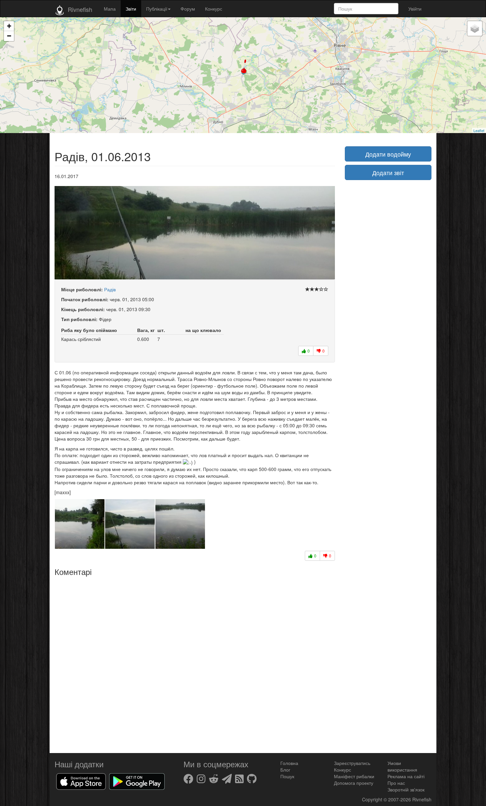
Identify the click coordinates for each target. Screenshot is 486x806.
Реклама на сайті (406, 776)
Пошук (287, 776)
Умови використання (402, 766)
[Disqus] (195, 662)
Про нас (396, 783)
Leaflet (478, 130)
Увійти (415, 8)
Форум (188, 8)
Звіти (131, 8)
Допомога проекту (353, 783)
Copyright (373, 799)
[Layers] (474, 28)
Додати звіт (388, 172)
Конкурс (213, 8)
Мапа (110, 8)
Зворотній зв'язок (406, 789)
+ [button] (9, 26)
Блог (285, 769)
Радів (110, 289)
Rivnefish (421, 799)
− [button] (9, 36)
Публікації (156, 8)
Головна (289, 763)
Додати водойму (388, 154)
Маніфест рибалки (354, 776)
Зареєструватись (352, 763)
